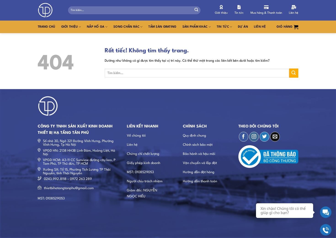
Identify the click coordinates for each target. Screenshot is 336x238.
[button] (287, 27)
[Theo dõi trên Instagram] (254, 136)
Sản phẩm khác (195, 26)
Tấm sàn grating (162, 26)
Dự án (243, 26)
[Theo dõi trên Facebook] (243, 136)
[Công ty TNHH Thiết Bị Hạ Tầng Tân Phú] (49, 10)
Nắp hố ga (95, 26)
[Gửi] (196, 10)
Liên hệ (260, 26)
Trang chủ (46, 26)
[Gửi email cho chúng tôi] (275, 136)
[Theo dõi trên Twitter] (264, 136)
